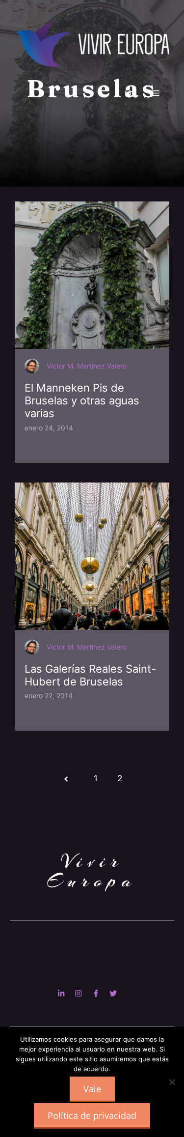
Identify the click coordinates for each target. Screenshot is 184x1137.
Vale (92, 1089)
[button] (128, 93)
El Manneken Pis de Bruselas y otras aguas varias (82, 400)
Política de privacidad (92, 1115)
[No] (172, 1082)
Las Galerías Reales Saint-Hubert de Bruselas (90, 675)
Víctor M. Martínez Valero (87, 366)
